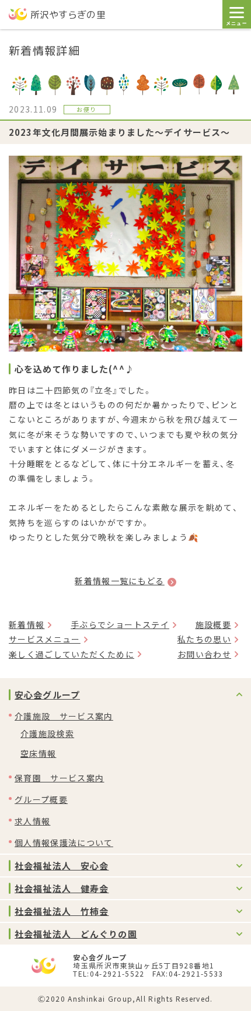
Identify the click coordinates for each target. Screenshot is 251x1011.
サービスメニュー (45, 639)
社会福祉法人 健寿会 (62, 888)
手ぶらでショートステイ (120, 624)
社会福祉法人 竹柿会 (62, 911)
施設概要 (213, 624)
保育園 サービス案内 (59, 778)
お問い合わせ (204, 654)
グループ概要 (41, 799)
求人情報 (32, 821)
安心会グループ (47, 695)
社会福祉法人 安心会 (62, 865)
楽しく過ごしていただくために (71, 654)
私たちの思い (204, 639)
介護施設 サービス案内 (64, 716)
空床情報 (38, 753)
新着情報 (26, 624)
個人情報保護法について (64, 842)
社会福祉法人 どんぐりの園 (76, 934)
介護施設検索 (47, 733)
